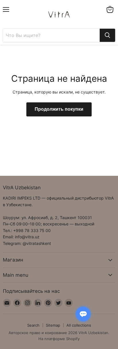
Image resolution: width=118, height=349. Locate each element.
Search (33, 325)
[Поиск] (107, 35)
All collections (78, 325)
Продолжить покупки (59, 109)
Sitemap (53, 325)
